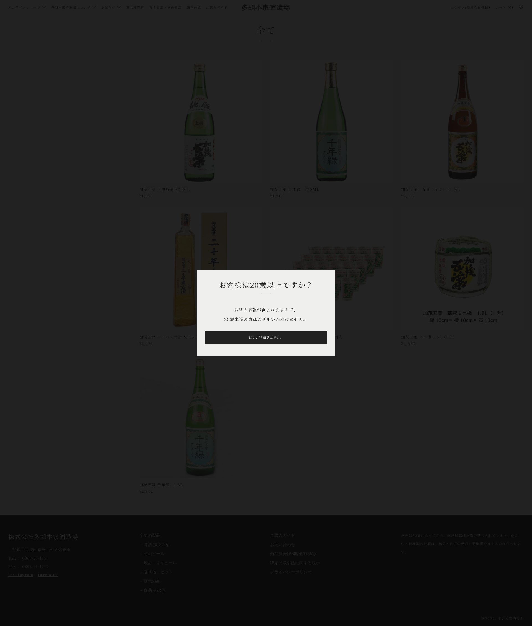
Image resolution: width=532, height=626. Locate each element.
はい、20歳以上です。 (266, 337)
